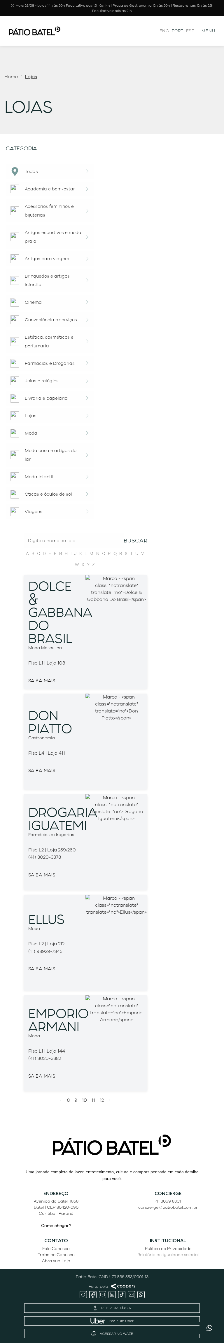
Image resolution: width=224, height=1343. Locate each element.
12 (102, 1100)
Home (11, 77)
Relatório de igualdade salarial (168, 1255)
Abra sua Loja (56, 1261)
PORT (177, 31)
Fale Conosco (56, 1248)
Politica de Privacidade (168, 1248)
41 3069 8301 (168, 1201)
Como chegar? (56, 1225)
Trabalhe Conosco (56, 1255)
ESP (190, 31)
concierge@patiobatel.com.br (168, 1207)
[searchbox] (86, 551)
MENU (208, 31)
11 (93, 1100)
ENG (164, 31)
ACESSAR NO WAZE (116, 1333)
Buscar (135, 540)
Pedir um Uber (121, 1321)
